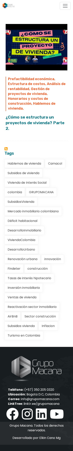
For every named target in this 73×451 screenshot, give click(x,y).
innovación (52, 259)
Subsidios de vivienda (23, 173)
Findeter (14, 268)
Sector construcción (40, 316)
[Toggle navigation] (65, 6)
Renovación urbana (22, 259)
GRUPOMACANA (41, 192)
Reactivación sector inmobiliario (32, 307)
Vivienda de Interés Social (27, 182)
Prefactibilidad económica (31, 79)
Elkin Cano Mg (50, 438)
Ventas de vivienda (22, 297)
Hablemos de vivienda (24, 163)
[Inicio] (10, 5)
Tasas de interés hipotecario (29, 278)
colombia (15, 192)
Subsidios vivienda (21, 326)
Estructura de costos (26, 84)
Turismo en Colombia (24, 335)
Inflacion (48, 326)
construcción (37, 268)
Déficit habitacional (22, 221)
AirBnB (13, 316)
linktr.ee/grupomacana (41, 403)
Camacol (55, 163)
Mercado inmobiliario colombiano (33, 211)
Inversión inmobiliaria (24, 287)
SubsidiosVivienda (21, 201)
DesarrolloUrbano (21, 249)
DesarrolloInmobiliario (24, 230)
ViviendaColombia (21, 240)
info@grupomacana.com (40, 399)
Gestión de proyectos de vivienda (29, 91)
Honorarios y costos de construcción (28, 101)
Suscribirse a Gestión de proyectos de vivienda (6, 148)
